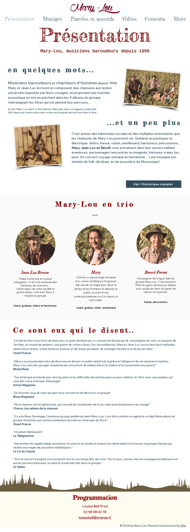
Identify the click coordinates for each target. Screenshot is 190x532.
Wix (183, 525)
